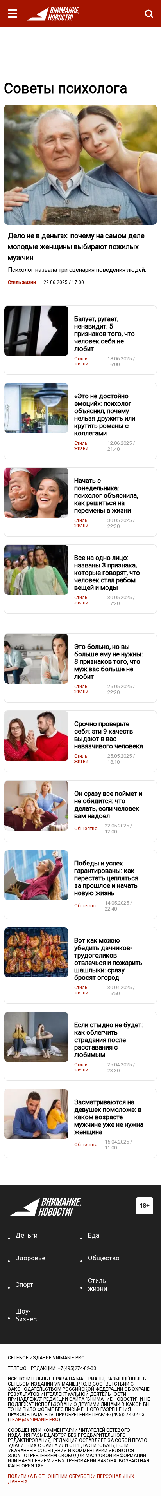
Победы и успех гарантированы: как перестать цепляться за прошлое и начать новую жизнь (106, 878)
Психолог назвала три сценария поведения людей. (77, 269)
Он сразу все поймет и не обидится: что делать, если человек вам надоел (108, 805)
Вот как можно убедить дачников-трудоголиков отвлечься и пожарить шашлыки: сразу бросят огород (108, 958)
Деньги (26, 1235)
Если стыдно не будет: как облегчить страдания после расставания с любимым (108, 1040)
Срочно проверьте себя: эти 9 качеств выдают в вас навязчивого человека (108, 735)
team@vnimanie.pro (34, 1419)
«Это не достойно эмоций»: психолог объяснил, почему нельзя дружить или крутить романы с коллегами (104, 414)
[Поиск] (147, 13)
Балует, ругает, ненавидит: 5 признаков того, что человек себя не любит (104, 333)
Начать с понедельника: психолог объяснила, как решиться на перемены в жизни (106, 495)
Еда (93, 1235)
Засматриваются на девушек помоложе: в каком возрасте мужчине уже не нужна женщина (108, 1117)
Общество (85, 828)
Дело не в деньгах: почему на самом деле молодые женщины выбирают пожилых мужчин (76, 246)
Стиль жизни (22, 282)
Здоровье (30, 1258)
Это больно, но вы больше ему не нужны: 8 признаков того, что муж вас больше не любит (108, 661)
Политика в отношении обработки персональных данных (71, 1479)
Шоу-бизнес (26, 1315)
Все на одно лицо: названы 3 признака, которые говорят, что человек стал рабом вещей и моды (107, 572)
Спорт (24, 1284)
